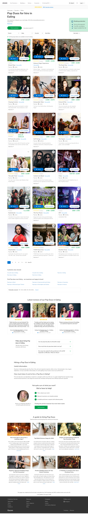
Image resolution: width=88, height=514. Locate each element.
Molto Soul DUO (18, 330)
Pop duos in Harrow (62, 284)
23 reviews (66, 247)
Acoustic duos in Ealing (12, 273)
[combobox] (13, 33)
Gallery (28, 505)
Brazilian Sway (44, 330)
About (46, 501)
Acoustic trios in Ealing (37, 273)
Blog (27, 507)
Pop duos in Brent (11, 282)
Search (72, 3)
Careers (47, 503)
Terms (9, 503)
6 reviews (41, 100)
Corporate (36, 3)
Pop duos (16, 10)
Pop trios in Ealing (62, 273)
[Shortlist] (77, 3)
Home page (9, 10)
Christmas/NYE (45, 3)
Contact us (10, 507)
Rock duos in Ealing (11, 275)
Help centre (10, 501)
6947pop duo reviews (48, 7)
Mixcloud (72, 510)
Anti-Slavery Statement (50, 505)
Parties (29, 3)
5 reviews (10, 210)
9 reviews (41, 61)
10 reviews (10, 136)
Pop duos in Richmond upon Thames (15, 284)
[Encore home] (5, 3)
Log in (81, 3)
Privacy (9, 505)
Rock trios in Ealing (36, 275)
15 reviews (66, 63)
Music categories (30, 503)
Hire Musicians (13, 3)
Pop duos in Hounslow (63, 282)
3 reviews (41, 137)
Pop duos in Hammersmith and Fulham (41, 282)
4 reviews (66, 100)
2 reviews (10, 63)
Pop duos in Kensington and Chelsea (40, 284)
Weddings (22, 3)
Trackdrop (66, 510)
